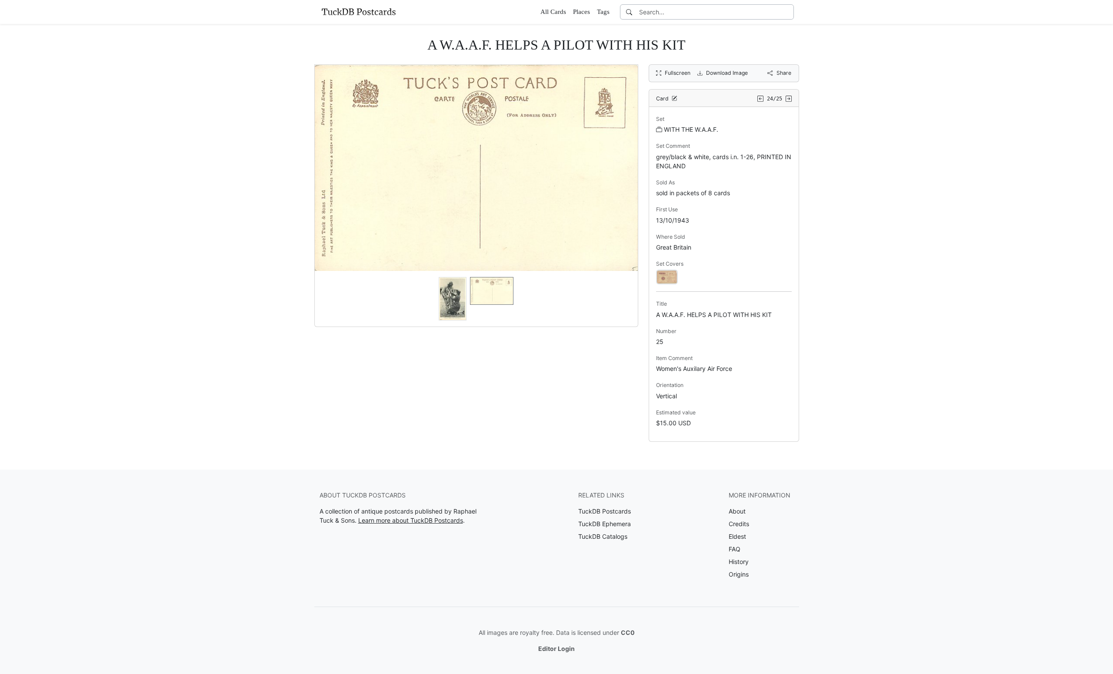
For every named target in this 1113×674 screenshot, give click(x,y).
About (737, 511)
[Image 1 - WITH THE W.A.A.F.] (667, 276)
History (739, 561)
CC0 (628, 632)
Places (581, 11)
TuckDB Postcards (604, 511)
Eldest (737, 536)
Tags (603, 11)
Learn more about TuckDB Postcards (410, 520)
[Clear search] (787, 12)
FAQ (734, 549)
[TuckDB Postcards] (359, 11)
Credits (739, 523)
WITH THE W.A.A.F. (691, 129)
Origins (739, 574)
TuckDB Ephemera (604, 523)
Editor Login (556, 648)
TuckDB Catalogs (602, 536)
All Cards (553, 11)
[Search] (629, 12)
